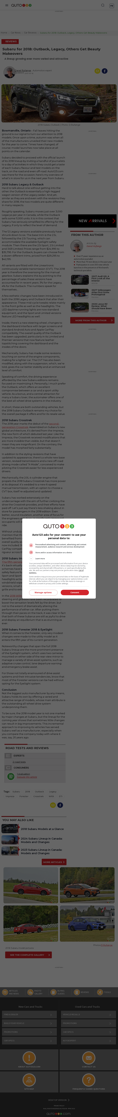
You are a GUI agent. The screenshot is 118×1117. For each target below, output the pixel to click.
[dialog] (59, 558)
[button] (59, 559)
